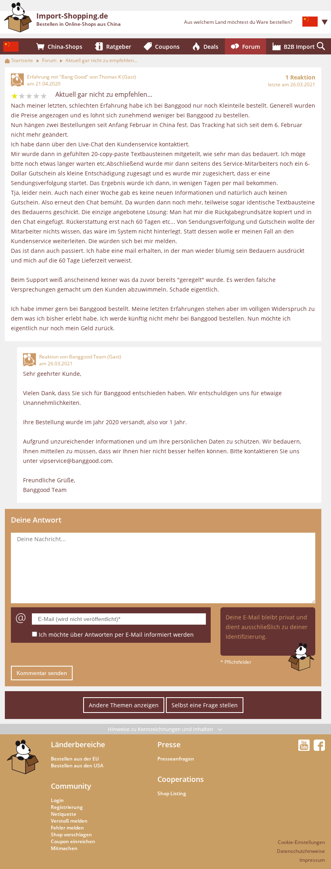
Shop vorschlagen (71, 834)
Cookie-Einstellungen (301, 842)
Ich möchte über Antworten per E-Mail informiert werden (116, 634)
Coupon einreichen (73, 841)
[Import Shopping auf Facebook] (319, 748)
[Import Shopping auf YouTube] (305, 748)
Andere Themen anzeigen (124, 705)
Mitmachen (64, 848)
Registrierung (67, 807)
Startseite (22, 60)
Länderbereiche (78, 744)
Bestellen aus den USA (77, 765)
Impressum (312, 859)
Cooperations (180, 779)
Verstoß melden (69, 820)
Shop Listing (171, 793)
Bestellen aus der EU (75, 758)
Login (57, 800)
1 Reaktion (300, 77)
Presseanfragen (175, 758)
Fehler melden (67, 827)
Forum (49, 60)
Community (71, 786)
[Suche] (321, 46)
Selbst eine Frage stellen (205, 705)
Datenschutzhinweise (301, 851)
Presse (168, 744)
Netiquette (63, 814)
